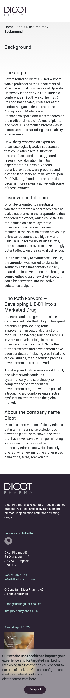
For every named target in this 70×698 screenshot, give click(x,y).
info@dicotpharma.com (20, 579)
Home (9, 27)
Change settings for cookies (22, 604)
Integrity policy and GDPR (21, 611)
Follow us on (18, 533)
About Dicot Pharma (31, 27)
